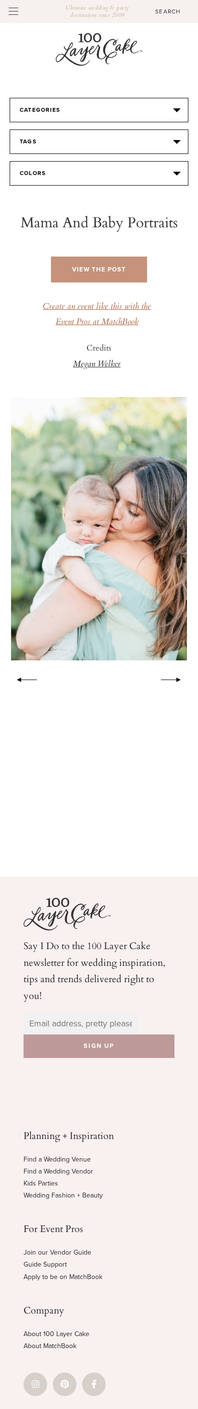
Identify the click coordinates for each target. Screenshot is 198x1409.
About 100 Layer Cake (56, 1334)
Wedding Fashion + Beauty (63, 1195)
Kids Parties (41, 1183)
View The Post (99, 269)
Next (176, 678)
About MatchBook (50, 1346)
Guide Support (45, 1264)
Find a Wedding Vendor (58, 1171)
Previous (22, 678)
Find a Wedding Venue (57, 1159)
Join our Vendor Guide (57, 1252)
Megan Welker (97, 364)
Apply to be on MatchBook (63, 1277)
